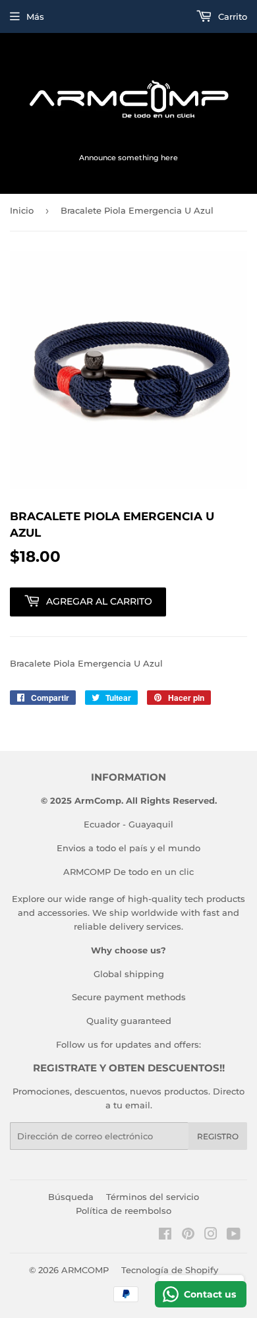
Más (35, 16)
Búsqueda (71, 1196)
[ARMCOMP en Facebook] (165, 1235)
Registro (218, 1136)
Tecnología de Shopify (169, 1270)
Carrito (231, 16)
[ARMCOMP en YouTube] (234, 1235)
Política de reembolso (123, 1210)
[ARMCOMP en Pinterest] (188, 1235)
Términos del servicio (152, 1196)
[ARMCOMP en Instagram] (210, 1235)
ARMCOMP (85, 1270)
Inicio (22, 210)
